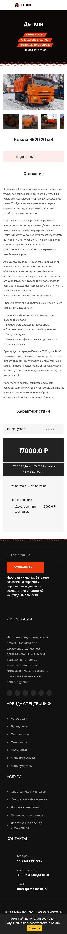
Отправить (23, 567)
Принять (34, 928)
